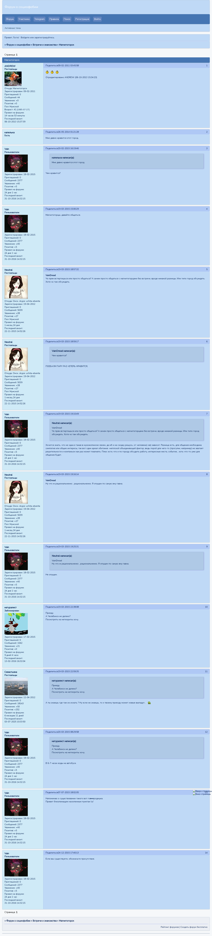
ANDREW (10, 66)
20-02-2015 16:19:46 (68, 148)
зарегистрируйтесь (44, 37)
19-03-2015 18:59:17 (68, 341)
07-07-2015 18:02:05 (68, 792)
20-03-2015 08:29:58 (68, 731)
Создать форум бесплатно (193, 927)
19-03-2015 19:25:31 (68, 546)
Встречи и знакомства (45, 44)
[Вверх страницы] (202, 791)
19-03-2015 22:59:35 (68, 671)
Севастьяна (11, 672)
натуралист (11, 607)
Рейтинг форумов (170, 927)
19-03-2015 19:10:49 (68, 413)
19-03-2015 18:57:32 (68, 269)
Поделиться (52, 65)
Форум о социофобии (18, 44)
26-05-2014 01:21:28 (68, 131)
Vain (7, 149)
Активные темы (13, 28)
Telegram (39, 19)
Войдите (25, 37)
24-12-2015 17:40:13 (68, 852)
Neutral (8, 269)
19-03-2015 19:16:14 (68, 474)
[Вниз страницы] (202, 794)
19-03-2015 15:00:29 (68, 208)
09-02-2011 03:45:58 (68, 65)
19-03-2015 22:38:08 (68, 606)
